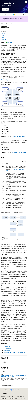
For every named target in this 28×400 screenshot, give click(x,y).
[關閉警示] (26, 2)
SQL (6, 23)
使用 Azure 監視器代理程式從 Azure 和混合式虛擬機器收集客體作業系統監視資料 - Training (13, 376)
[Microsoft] (14, 14)
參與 (18, 396)
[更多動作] (26, 23)
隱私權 (21, 396)
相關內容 (4, 39)
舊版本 (8, 396)
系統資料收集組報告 (8, 348)
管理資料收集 (7, 347)
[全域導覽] (1, 14)
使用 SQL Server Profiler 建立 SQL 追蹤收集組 (14, 352)
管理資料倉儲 (7, 350)
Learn (2, 23)
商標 (16, 398)
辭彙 (3, 37)
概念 (3, 35)
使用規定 (12, 398)
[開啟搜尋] (23, 14)
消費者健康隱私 (4, 398)
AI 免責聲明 (3, 396)
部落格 (13, 396)
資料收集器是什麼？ (6, 34)
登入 (26, 14)
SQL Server (11, 23)
